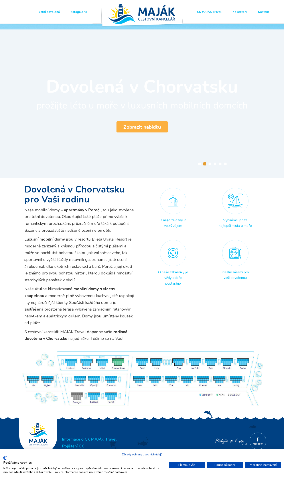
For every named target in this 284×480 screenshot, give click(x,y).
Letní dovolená (49, 12)
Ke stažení (240, 12)
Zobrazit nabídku (142, 127)
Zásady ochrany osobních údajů (142, 454)
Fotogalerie (79, 12)
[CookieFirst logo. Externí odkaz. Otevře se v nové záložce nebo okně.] (5, 458)
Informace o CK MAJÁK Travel (89, 439)
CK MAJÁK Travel (209, 12)
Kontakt (263, 12)
